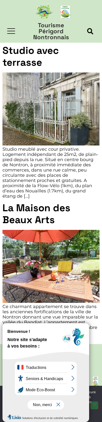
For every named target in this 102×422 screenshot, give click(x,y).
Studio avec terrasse (30, 56)
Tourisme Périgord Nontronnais (51, 31)
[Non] (94, 405)
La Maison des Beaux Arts (36, 214)
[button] (90, 31)
